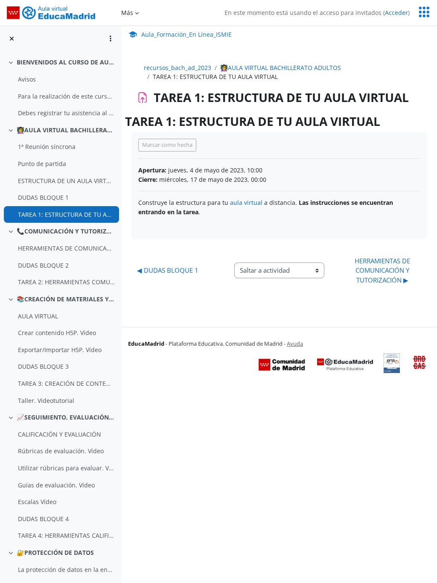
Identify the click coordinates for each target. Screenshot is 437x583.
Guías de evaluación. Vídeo (56, 485)
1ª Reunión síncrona (47, 147)
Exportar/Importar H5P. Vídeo (60, 350)
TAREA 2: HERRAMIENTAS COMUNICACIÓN (66, 282)
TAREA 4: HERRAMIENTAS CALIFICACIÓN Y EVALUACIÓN (66, 535)
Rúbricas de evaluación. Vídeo (61, 451)
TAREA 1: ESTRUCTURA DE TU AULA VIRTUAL (66, 214)
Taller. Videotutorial (46, 400)
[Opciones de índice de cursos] (110, 38)
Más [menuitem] (127, 13)
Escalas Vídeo (37, 502)
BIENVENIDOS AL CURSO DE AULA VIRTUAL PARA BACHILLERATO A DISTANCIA (66, 62)
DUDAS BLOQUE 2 (43, 265)
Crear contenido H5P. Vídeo (57, 333)
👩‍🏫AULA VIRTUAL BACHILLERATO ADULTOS (66, 130)
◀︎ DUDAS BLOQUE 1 (167, 270)
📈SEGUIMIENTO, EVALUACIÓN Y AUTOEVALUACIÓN (66, 417)
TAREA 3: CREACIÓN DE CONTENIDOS (66, 383)
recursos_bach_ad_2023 (177, 68)
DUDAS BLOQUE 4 (43, 519)
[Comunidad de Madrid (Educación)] (281, 364)
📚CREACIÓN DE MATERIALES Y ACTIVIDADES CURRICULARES (66, 299)
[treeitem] (61, 87)
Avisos (27, 79)
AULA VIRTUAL (38, 316)
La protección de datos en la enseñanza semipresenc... (66, 570)
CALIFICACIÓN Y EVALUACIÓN (59, 434)
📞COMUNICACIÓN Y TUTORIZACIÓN (66, 231)
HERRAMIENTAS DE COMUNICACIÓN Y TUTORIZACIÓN (66, 248)
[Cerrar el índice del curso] (11, 38)
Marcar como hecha (167, 145)
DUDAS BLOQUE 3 (43, 366)
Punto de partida (42, 164)
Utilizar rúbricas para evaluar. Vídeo (66, 468)
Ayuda (295, 343)
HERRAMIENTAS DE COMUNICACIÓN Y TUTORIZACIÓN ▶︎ (383, 270)
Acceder (396, 13)
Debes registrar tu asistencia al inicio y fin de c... (66, 113)
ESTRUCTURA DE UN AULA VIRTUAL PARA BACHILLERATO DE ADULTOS (66, 181)
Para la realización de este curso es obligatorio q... (66, 96)
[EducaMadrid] (345, 364)
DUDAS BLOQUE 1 (43, 197)
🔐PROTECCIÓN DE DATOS (55, 552)
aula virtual (246, 202)
